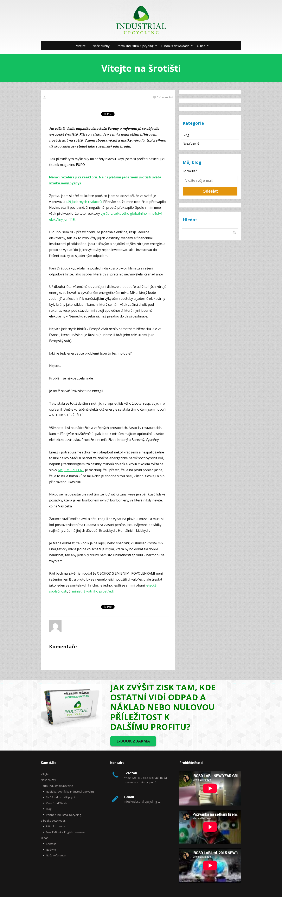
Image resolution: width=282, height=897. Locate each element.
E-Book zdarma (55, 826)
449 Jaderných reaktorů (83, 201)
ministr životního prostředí (93, 591)
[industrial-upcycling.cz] (141, 20)
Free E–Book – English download (66, 832)
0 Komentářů (165, 97)
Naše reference (56, 855)
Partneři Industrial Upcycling (63, 815)
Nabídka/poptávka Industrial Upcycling (70, 791)
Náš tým (51, 849)
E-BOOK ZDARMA (133, 741)
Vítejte (81, 46)
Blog (186, 135)
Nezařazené (191, 143)
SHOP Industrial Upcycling (62, 797)
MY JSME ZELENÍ (71, 470)
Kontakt (51, 844)
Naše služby (101, 46)
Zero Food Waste (57, 803)
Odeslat (210, 191)
